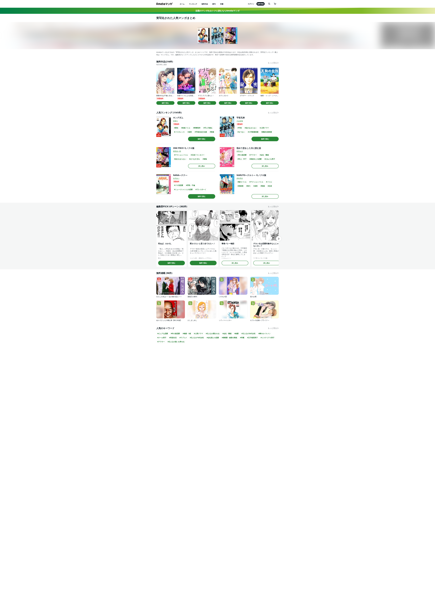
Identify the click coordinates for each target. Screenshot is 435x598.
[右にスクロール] (278, 238)
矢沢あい (176, 178)
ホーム (182, 4)
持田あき (240, 151)
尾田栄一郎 (177, 151)
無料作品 (205, 4)
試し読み (201, 166)
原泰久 (175, 121)
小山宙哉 (240, 121)
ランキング (193, 4)
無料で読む (165, 103)
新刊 (214, 4)
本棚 (221, 4)
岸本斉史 (240, 178)
